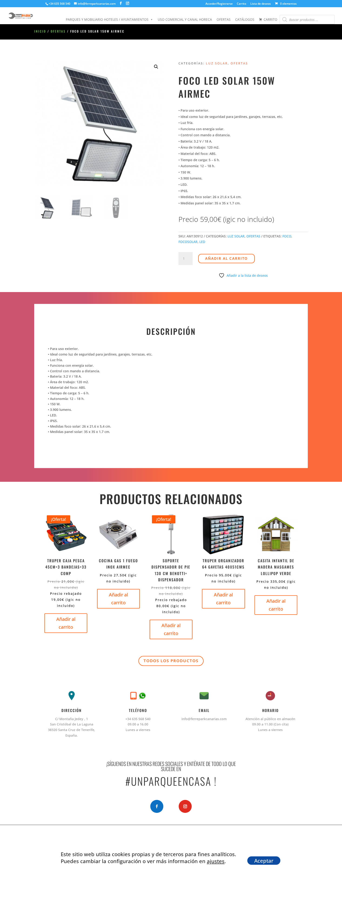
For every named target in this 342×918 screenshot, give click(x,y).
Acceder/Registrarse (219, 4)
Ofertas (58, 31)
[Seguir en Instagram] (185, 806)
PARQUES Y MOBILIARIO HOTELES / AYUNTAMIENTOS (107, 19)
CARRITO (270, 19)
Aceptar (263, 860)
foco (286, 236)
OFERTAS (224, 19)
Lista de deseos (260, 4)
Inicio (40, 31)
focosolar (188, 241)
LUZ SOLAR (217, 63)
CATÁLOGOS (244, 19)
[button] (156, 67)
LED (202, 241)
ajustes (216, 861)
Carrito (241, 4)
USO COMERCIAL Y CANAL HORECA (185, 19)
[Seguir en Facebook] (156, 806)
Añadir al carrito (226, 258)
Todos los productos (171, 660)
